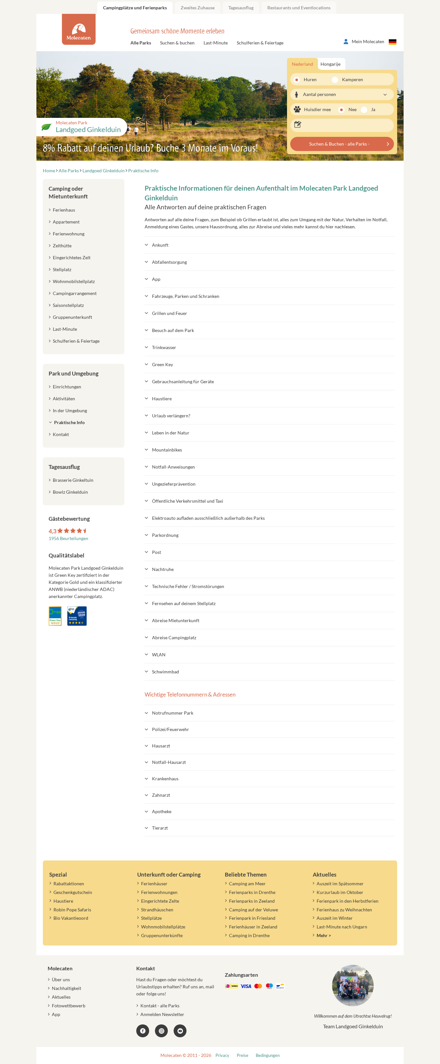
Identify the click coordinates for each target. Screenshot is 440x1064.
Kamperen (348, 79)
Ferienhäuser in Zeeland (253, 926)
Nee (353, 109)
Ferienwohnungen (159, 892)
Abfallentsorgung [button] (169, 262)
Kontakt (61, 434)
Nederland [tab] (302, 64)
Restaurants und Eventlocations (298, 7)
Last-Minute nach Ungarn (342, 926)
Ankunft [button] (160, 245)
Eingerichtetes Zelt (72, 257)
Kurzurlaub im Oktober (340, 892)
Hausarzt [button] (161, 745)
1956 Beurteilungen (68, 538)
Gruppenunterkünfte (162, 935)
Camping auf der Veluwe (253, 909)
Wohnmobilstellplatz (74, 281)
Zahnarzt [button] (161, 795)
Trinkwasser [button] (164, 347)
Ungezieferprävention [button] (174, 484)
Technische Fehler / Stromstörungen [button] (188, 586)
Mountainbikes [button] (167, 449)
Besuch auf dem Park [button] (173, 330)
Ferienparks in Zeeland (252, 901)
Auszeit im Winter (335, 918)
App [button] (156, 279)
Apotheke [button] (161, 811)
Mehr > (324, 935)
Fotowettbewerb (68, 1005)
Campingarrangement (75, 293)
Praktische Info (69, 422)
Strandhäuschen (157, 909)
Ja (373, 109)
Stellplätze (151, 918)
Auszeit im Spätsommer (340, 883)
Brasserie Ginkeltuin (73, 480)
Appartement (66, 221)
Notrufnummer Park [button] (172, 713)
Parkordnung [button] (165, 535)
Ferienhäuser (154, 883)
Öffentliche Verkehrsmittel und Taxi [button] (187, 501)
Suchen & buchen (177, 42)
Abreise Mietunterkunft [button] (175, 620)
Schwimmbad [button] (165, 671)
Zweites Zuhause (198, 7)
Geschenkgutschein (72, 892)
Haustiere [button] (162, 398)
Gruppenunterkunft (72, 317)
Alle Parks (140, 42)
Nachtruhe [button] (163, 569)
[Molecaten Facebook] (142, 1030)
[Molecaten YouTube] (180, 1030)
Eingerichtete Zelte (160, 901)
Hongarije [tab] (330, 64)
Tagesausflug (240, 7)
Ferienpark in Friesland (252, 918)
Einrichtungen (67, 386)
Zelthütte (62, 245)
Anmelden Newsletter (162, 1014)
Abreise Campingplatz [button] (174, 637)
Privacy (222, 1055)
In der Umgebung (70, 410)
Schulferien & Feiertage (260, 42)
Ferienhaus (64, 210)
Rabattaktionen (68, 883)
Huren (310, 79)
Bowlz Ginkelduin (70, 492)
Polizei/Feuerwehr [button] (170, 729)
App (56, 1014)
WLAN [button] (159, 654)
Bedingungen (268, 1055)
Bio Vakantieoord (70, 918)
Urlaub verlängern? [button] (171, 415)
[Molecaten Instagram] (161, 1030)
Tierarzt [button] (160, 828)
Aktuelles (61, 997)
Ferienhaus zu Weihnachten (344, 909)
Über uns (61, 979)
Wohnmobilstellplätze (163, 926)
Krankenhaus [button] (165, 778)
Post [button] (156, 552)
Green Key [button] (162, 364)
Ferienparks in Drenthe (252, 892)
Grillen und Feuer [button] (169, 313)
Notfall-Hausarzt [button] (169, 762)
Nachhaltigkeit (66, 988)
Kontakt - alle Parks (159, 1005)
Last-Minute (216, 42)
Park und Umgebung (74, 373)
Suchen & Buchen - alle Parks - (339, 144)
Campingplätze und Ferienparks (135, 7)
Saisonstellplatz (68, 305)
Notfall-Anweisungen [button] (173, 467)
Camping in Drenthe (249, 935)
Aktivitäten (64, 398)
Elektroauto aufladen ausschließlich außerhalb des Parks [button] (208, 518)
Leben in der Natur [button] (170, 432)
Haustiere (63, 901)
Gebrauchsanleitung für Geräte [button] (183, 381)
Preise (242, 1055)
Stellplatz (62, 269)
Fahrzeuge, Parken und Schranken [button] (185, 296)
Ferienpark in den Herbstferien (347, 901)
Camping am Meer (247, 883)
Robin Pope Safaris (72, 909)
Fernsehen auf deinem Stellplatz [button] (183, 603)
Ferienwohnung (68, 233)
